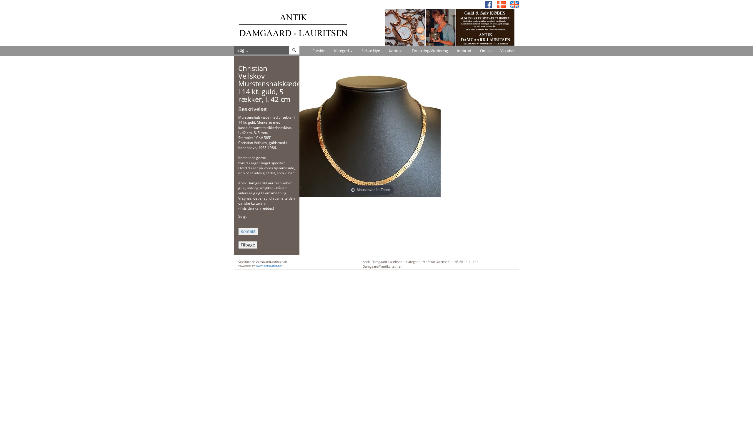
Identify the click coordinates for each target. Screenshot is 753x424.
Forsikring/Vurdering (430, 50)
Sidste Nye (370, 50)
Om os (486, 50)
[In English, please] (514, 4)
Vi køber (507, 50)
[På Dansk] (501, 4)
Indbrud (464, 50)
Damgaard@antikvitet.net (382, 266)
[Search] (294, 50)
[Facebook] (488, 4)
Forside (318, 50)
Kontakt (396, 50)
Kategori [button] (342, 50)
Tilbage (248, 245)
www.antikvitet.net (269, 266)
